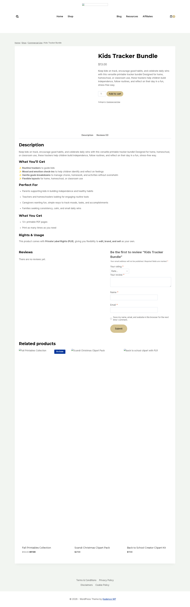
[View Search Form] (17, 16)
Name (114, 292)
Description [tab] (87, 135)
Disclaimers (87, 585)
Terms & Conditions (86, 580)
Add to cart (115, 93)
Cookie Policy (102, 585)
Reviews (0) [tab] (102, 135)
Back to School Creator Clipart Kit (146, 547)
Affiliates (148, 16)
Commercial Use (113, 102)
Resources (132, 16)
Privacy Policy (106, 580)
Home (60, 16)
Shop (70, 16)
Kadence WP (109, 599)
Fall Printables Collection (36, 547)
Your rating (116, 266)
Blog (119, 16)
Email (114, 305)
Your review (117, 275)
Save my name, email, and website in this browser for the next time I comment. (141, 318)
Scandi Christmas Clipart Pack (92, 547)
